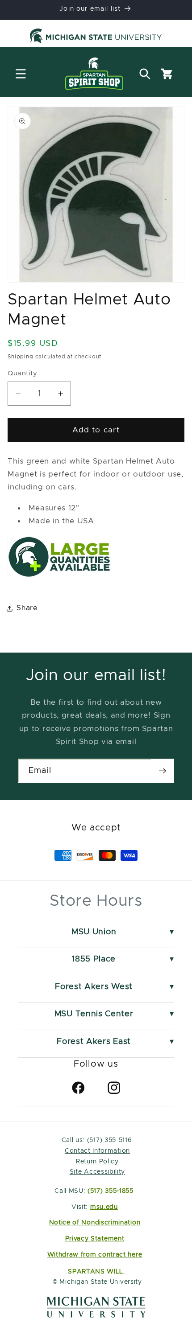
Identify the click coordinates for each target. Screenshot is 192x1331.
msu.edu (104, 1207)
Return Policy (97, 1161)
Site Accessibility (97, 1172)
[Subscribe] (162, 771)
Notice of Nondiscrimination (95, 1223)
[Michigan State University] (96, 37)
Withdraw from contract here (94, 1255)
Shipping (20, 356)
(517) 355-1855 (111, 1191)
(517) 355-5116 (108, 1140)
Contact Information (97, 1151)
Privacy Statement (95, 1239)
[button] (20, 73)
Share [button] (27, 608)
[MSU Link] (96, 1315)
